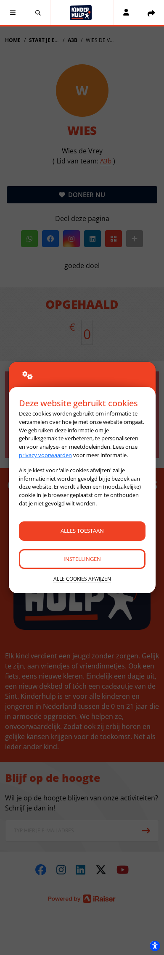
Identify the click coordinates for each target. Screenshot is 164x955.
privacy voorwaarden (45, 455)
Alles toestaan (82, 530)
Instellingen (82, 559)
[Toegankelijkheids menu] (155, 946)
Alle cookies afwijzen (82, 579)
